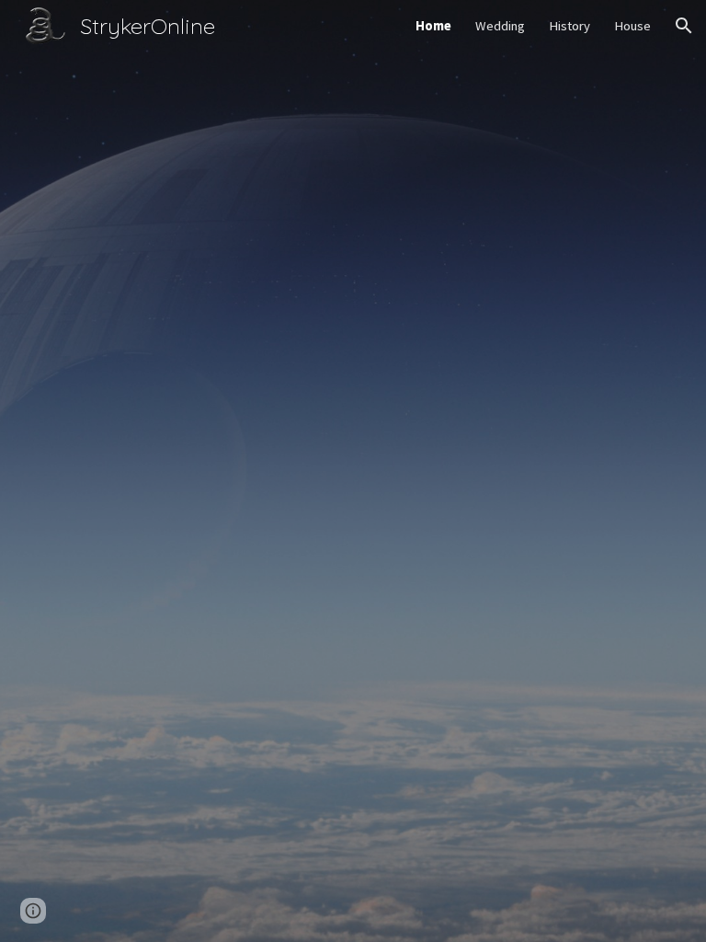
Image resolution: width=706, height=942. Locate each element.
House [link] (632, 25)
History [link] (569, 25)
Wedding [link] (500, 25)
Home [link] (433, 25)
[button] (684, 26)
